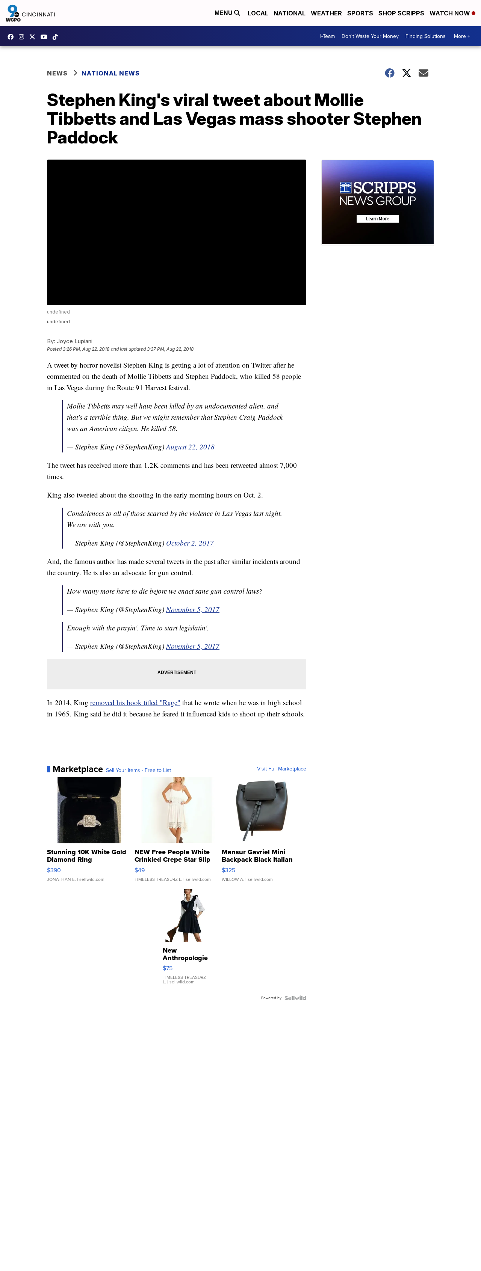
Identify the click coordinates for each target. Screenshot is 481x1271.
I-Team (327, 36)
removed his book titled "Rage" (135, 702)
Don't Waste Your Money (370, 36)
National (290, 13)
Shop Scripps (401, 13)
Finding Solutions (425, 36)
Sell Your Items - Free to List (138, 770)
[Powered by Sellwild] (295, 998)
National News (111, 73)
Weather (326, 13)
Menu (224, 13)
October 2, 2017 (190, 542)
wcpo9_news (23, 37)
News (57, 73)
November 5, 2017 (192, 609)
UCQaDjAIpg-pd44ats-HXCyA (46, 37)
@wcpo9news (57, 37)
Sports (360, 13)
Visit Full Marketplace (281, 769)
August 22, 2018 (190, 446)
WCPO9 (12, 37)
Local (258, 13)
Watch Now (451, 13)
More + (462, 36)
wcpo (34, 37)
